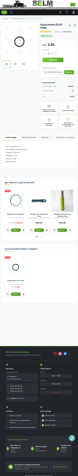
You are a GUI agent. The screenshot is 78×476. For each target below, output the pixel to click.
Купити (53, 60)
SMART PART (50, 416)
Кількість (46, 50)
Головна (5, 18)
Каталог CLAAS (15, 416)
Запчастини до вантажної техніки (20, 421)
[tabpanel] (39, 154)
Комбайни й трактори (18, 18)
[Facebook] (65, 353)
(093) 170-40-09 (16, 389)
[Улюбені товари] (67, 12)
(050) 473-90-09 (16, 391)
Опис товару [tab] (11, 137)
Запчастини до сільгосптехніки (22, 427)
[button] (37, 236)
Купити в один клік (49, 68)
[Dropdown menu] (72, 4)
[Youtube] (55, 353)
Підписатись (61, 467)
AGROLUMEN (50, 425)
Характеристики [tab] (29, 137)
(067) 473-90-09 (16, 386)
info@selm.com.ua (17, 398)
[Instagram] (60, 353)
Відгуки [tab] (45, 137)
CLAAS (72, 96)
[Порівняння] (23, 230)
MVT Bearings (50, 420)
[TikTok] (70, 353)
